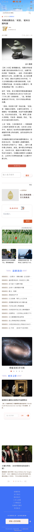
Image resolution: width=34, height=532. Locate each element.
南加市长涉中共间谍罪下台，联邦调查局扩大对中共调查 (8, 261)
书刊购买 (17, 508)
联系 (4, 8)
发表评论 (17, 166)
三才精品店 (17, 502)
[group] (19, 7)
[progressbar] (24, 6)
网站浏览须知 (18, 530)
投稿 (4, 6)
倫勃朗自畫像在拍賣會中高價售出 (14, 400)
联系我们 (17, 497)
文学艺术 (6, 16)
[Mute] (22, 6)
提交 (27, 175)
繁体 (31, 5)
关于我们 (17, 494)
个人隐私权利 (24, 528)
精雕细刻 (11, 16)
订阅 (4, 9)
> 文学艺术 (23, 190)
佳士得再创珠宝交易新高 (25, 196)
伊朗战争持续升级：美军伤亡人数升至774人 (25, 261)
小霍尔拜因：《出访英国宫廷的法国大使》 (16, 467)
